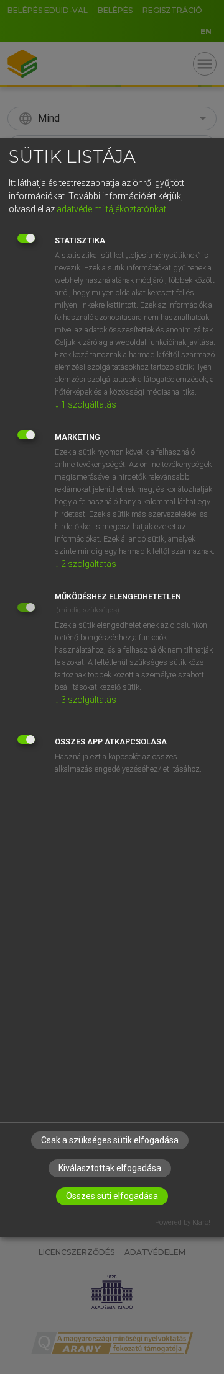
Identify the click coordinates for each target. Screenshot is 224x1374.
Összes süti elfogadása (112, 1196)
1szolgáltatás (85, 404)
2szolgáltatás (85, 564)
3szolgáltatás (85, 700)
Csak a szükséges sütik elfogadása (110, 1140)
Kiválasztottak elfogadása (109, 1168)
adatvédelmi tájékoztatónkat (111, 209)
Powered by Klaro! (182, 1222)
